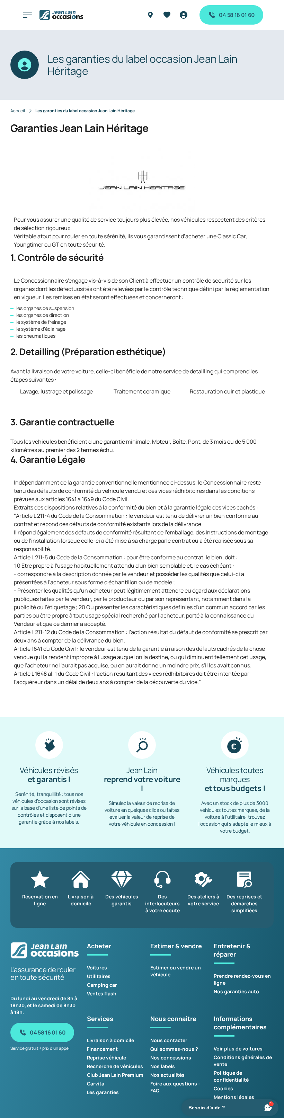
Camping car (102, 985)
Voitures (97, 967)
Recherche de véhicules (115, 1066)
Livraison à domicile (110, 1040)
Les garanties (103, 1092)
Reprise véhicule (106, 1057)
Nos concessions (170, 1057)
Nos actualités (167, 1075)
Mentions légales (234, 1097)
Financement (102, 1049)
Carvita (95, 1083)
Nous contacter (168, 1040)
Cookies (223, 1088)
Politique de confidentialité (231, 1076)
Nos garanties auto (236, 991)
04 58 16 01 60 (237, 15)
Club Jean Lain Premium (115, 1075)
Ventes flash (101, 993)
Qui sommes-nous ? (174, 1049)
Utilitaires (98, 976)
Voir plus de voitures (238, 1048)
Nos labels (162, 1066)
